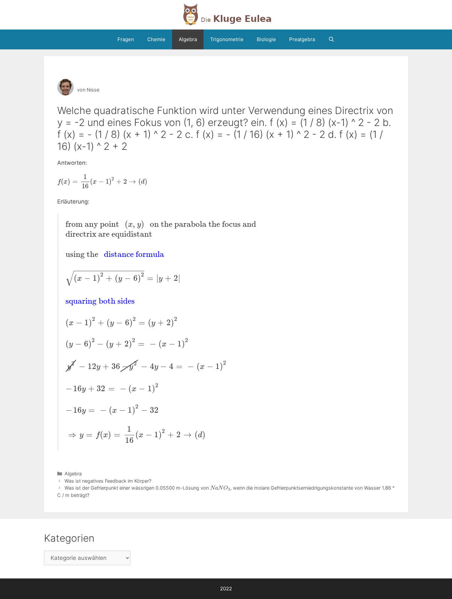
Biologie (266, 39)
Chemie (156, 39)
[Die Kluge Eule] (226, 14)
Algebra (188, 39)
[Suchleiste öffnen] (331, 39)
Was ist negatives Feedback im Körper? (108, 481)
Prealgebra (302, 39)
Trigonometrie (227, 39)
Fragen (125, 39)
